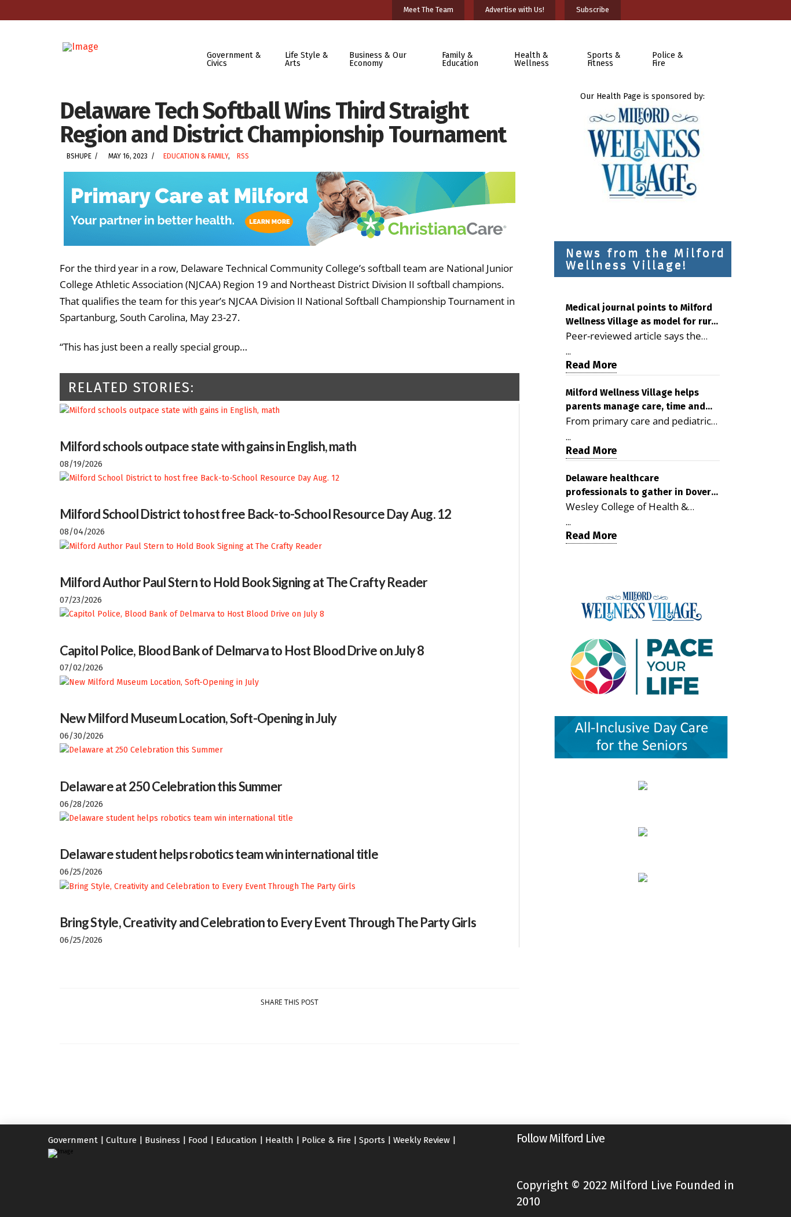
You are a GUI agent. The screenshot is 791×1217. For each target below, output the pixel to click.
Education (236, 1140)
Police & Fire (326, 1140)
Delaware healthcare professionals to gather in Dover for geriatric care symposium (638, 486)
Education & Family (195, 156)
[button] (721, 51)
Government (73, 1140)
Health (279, 1140)
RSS (243, 156)
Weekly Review (421, 1140)
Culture (121, 1140)
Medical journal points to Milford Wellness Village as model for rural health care (643, 315)
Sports (372, 1140)
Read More (591, 365)
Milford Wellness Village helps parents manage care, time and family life (635, 400)
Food (198, 1140)
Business (162, 1140)
